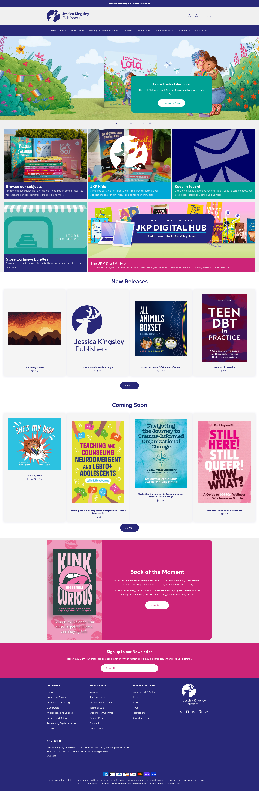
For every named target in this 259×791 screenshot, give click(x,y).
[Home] (68, 16)
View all (129, 385)
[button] (189, 16)
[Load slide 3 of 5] (126, 123)
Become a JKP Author (144, 692)
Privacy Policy (97, 718)
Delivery (51, 692)
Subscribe (111, 668)
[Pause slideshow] (150, 123)
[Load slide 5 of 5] (135, 123)
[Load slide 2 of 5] (121, 123)
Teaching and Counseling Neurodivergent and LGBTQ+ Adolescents (98, 511)
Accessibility (96, 728)
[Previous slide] (109, 123)
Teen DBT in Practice (224, 367)
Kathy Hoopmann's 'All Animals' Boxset (161, 367)
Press (135, 702)
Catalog (51, 728)
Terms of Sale (97, 707)
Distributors (53, 707)
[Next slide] (143, 123)
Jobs (135, 697)
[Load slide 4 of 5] (131, 123)
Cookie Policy (97, 723)
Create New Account (101, 702)
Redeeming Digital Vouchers (62, 723)
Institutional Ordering (58, 702)
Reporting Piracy (141, 718)
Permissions (138, 712)
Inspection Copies (56, 697)
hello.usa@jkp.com (98, 751)
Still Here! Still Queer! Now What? (224, 510)
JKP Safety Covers (34, 367)
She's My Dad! (34, 475)
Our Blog (52, 755)
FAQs (135, 707)
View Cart (95, 692)
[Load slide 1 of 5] (116, 123)
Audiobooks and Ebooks (60, 712)
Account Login (97, 697)
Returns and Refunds (58, 718)
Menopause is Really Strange (98, 367)
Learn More (48, 103)
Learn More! (157, 605)
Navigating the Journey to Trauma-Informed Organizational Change (161, 495)
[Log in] (196, 16)
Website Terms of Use (101, 712)
